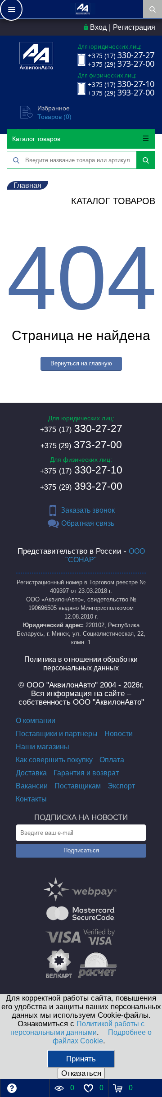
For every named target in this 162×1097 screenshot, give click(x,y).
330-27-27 (81, 428)
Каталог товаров (36, 138)
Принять (81, 1059)
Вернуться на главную (81, 363)
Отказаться (81, 1073)
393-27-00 (81, 486)
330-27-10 (81, 470)
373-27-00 (81, 445)
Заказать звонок (88, 510)
